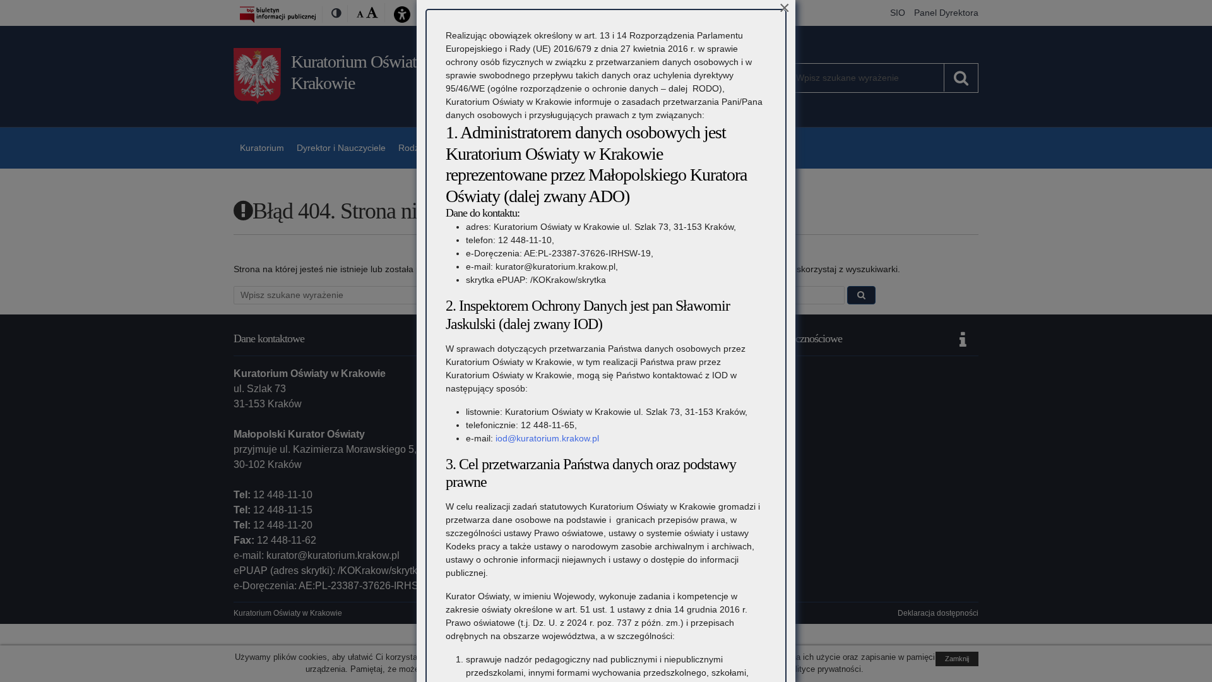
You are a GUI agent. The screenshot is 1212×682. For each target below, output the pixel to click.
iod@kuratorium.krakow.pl (547, 438)
